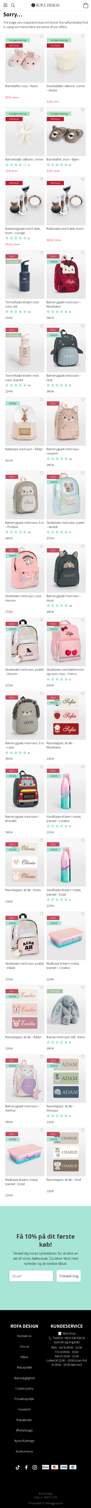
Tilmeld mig (69, 1275)
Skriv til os (68, 1333)
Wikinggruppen (54, 1503)
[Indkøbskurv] (86, 5)
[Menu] (5, 5)
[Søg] (13, 5)
